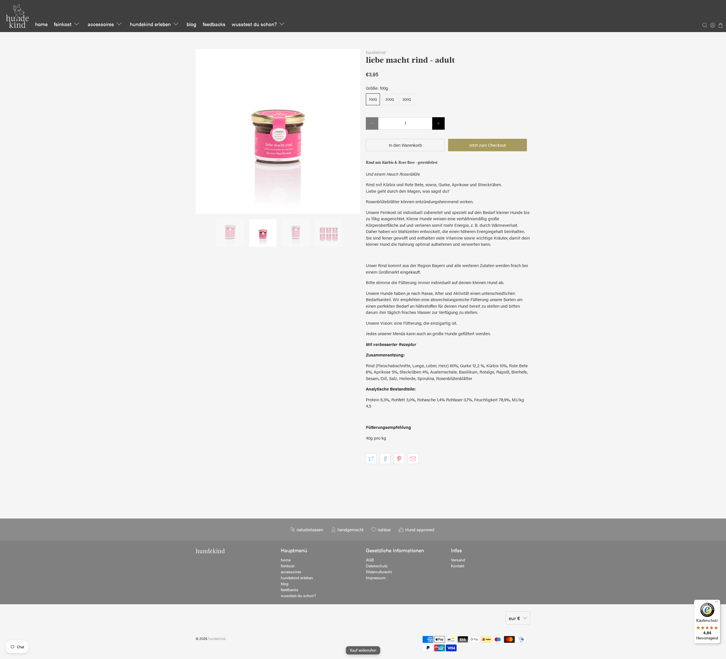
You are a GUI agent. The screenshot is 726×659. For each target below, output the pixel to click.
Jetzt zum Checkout (487, 145)
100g (373, 99)
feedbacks (214, 24)
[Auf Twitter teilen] (371, 458)
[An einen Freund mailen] (413, 458)
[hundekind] (17, 16)
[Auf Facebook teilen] (385, 458)
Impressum (376, 577)
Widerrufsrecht (379, 571)
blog (191, 24)
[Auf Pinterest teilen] (399, 458)
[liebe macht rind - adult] (278, 131)
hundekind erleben (150, 24)
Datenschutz (376, 565)
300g (406, 99)
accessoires (101, 24)
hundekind (376, 52)
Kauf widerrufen (363, 650)
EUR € (514, 618)
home (41, 24)
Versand (458, 560)
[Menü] (717, 603)
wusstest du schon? (254, 24)
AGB (370, 560)
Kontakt (457, 565)
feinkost (62, 24)
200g (389, 99)
